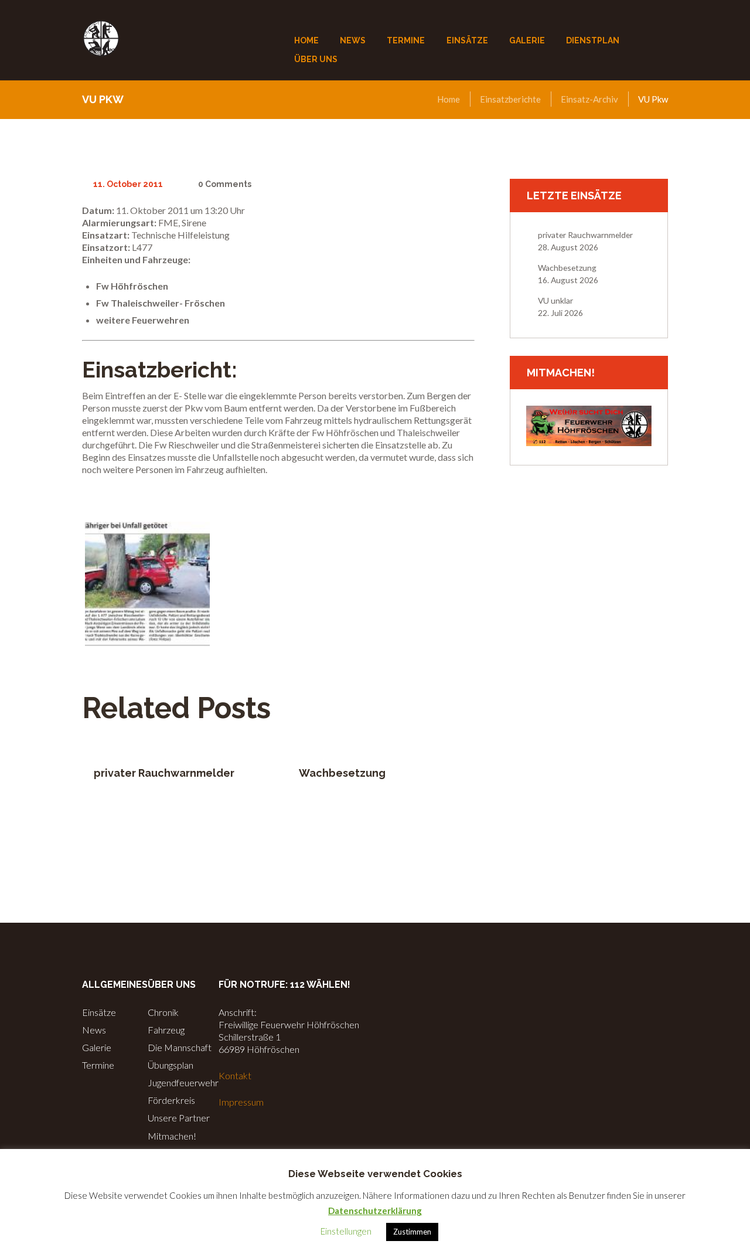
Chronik (163, 1012)
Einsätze (99, 1012)
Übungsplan (170, 1064)
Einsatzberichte (510, 99)
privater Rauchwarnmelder (164, 773)
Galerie (96, 1047)
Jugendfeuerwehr (183, 1082)
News (94, 1029)
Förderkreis (171, 1100)
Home (448, 99)
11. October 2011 (128, 184)
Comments (224, 184)
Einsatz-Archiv (589, 99)
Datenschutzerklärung (375, 1210)
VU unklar (555, 300)
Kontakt (235, 1075)
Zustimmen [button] (412, 1231)
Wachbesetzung (342, 773)
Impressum (241, 1101)
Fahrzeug (166, 1029)
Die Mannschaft (180, 1047)
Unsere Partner (179, 1117)
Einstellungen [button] (346, 1231)
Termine (98, 1064)
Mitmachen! (172, 1135)
